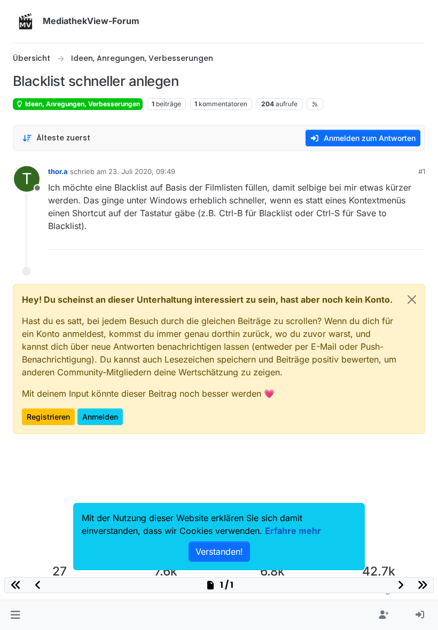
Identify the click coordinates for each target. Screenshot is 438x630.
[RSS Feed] (315, 104)
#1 (421, 171)
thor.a (58, 171)
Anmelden (100, 416)
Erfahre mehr (293, 530)
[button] (15, 615)
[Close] (412, 299)
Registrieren (48, 416)
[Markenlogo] (25, 21)
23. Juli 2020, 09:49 (141, 171)
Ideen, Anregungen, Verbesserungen (82, 104)
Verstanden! (219, 551)
